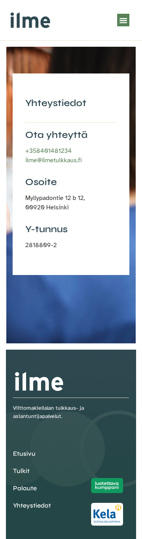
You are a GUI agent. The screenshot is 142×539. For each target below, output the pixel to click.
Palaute (25, 488)
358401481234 (48, 151)
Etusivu (24, 453)
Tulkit (21, 471)
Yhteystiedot (32, 505)
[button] (123, 20)
